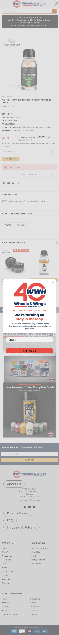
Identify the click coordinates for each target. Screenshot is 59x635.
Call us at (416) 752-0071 (29, 500)
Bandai (5, 610)
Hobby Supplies (38, 560)
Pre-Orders (36, 563)
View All (33, 614)
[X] (18, 183)
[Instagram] (29, 507)
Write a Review (8, 106)
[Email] (9, 183)
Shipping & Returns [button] (21, 527)
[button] (29, 365)
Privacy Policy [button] (17, 513)
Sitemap (5, 583)
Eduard (5, 606)
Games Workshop (10, 614)
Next (56, 242)
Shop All (5, 552)
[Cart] (56, 4)
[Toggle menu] (4, 4)
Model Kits (6, 560)
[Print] (13, 183)
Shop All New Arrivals (40, 548)
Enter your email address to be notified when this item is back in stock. (28, 144)
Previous (51, 242)
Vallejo (33, 603)
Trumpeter (34, 606)
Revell (4, 599)
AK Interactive (36, 610)
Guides (5, 575)
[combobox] (29, 11)
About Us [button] (14, 484)
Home (4, 548)
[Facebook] (4, 183)
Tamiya (5, 603)
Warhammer (7, 571)
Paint (4, 563)
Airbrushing (7, 556)
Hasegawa (35, 599)
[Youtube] (34, 507)
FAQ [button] (10, 520)
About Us (6, 579)
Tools (4, 567)
